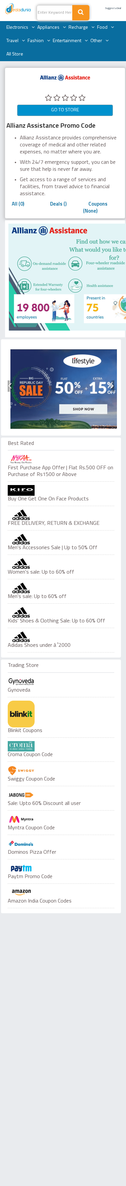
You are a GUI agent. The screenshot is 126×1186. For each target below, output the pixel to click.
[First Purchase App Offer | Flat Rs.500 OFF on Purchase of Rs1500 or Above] (61, 459)
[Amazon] (21, 892)
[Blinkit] (21, 714)
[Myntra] (21, 819)
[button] (10, 386)
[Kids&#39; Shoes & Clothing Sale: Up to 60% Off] (61, 612)
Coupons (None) (95, 208)
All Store (14, 54)
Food (102, 27)
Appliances (48, 27)
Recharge (78, 27)
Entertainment (67, 40)
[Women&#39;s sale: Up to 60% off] (61, 563)
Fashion (36, 40)
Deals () (58, 204)
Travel (12, 40)
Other (96, 40)
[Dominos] (21, 843)
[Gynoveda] (21, 681)
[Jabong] (21, 795)
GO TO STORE (65, 110)
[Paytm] (21, 868)
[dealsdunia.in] (18, 9)
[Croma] (21, 746)
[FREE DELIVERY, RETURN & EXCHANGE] (61, 514)
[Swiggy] (21, 770)
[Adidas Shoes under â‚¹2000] (61, 636)
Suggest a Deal (113, 8)
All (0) (18, 204)
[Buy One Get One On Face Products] (61, 490)
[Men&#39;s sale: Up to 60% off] (61, 588)
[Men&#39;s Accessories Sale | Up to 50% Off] (61, 539)
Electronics (17, 27)
